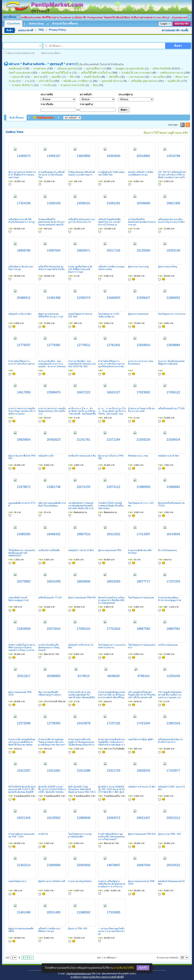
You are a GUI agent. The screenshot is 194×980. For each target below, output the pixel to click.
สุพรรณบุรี (56, 64)
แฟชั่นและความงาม (171, 72)
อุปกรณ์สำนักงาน (112, 80)
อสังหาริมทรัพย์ (161, 68)
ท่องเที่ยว (57, 76)
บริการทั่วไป (46, 80)
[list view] (182, 125)
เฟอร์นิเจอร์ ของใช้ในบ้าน (56, 72)
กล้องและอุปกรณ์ (67, 68)
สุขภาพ (38, 76)
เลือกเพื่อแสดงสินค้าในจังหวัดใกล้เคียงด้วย (101, 64)
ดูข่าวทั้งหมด (9, 17)
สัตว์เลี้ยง (114, 76)
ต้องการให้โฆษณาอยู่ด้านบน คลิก (166, 132)
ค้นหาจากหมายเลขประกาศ (20, 53)
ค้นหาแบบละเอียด (50, 53)
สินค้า (9, 30)
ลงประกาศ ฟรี (25, 30)
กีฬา (72, 76)
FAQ (41, 29)
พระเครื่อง (159, 76)
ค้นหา (178, 45)
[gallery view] (187, 125)
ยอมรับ (143, 967)
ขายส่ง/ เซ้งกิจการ (22, 85)
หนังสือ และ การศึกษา (76, 80)
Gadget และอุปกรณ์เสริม (130, 68)
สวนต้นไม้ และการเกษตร (136, 72)
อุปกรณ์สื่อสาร (94, 68)
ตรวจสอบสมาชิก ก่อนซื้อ (175, 30)
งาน (27, 80)
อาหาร (70, 64)
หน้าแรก (14, 64)
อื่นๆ (95, 85)
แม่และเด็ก (18, 76)
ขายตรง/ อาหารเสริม (72, 85)
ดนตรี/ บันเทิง (92, 76)
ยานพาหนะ (39, 68)
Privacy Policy (57, 29)
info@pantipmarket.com (78, 973)
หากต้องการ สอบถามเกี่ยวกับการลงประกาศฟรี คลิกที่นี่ (97, 977)
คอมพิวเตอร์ (16, 68)
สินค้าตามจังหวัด (35, 64)
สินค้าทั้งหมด (16, 117)
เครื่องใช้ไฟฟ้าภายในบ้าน (96, 72)
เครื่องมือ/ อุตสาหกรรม (144, 80)
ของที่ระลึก (174, 80)
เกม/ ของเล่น (136, 76)
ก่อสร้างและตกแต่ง (20, 72)
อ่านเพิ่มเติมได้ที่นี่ (124, 967)
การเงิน (46, 85)
